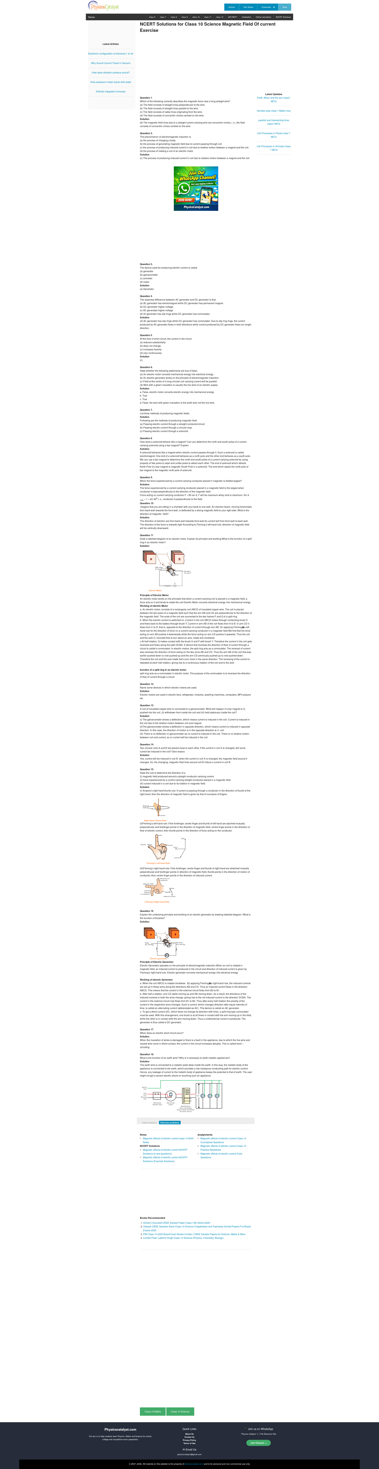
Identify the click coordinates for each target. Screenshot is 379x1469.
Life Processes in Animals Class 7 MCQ (274, 148)
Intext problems (149, 1122)
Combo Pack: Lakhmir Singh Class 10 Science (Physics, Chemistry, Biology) (183, 1238)
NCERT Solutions (283, 17)
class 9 (185, 17)
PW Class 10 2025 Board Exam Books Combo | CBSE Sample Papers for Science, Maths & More (194, 1234)
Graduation (246, 17)
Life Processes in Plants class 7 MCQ (273, 134)
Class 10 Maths (153, 1411)
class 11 (207, 17)
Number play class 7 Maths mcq (273, 110)
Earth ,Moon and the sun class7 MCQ (273, 99)
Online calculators (263, 17)
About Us (189, 1433)
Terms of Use (189, 1443)
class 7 (163, 17)
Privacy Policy (189, 1440)
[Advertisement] (215, 65)
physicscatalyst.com (194, 1463)
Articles (231, 7)
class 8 (174, 17)
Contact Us (189, 1437)
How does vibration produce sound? (111, 72)
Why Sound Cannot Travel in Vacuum (110, 63)
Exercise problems (169, 1122)
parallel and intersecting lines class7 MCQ (273, 121)
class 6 (152, 17)
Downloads (266, 7)
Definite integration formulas (110, 91)
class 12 (219, 17)
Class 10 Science (180, 1411)
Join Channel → (258, 1442)
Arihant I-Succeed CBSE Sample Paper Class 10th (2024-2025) (176, 1222)
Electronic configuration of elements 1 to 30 (110, 53)
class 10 (196, 17)
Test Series (248, 7)
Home (91, 17)
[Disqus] (196, 1289)
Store (284, 7)
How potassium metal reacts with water (110, 82)
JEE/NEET (232, 17)
